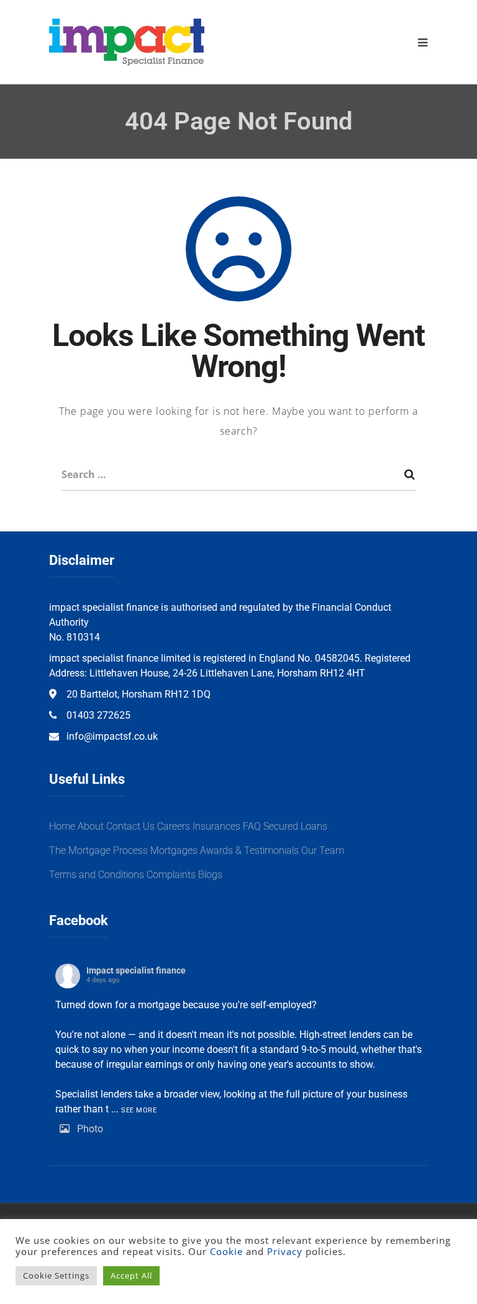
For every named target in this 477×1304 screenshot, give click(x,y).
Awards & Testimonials (249, 850)
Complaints (171, 874)
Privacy (284, 1251)
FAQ (252, 826)
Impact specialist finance (136, 970)
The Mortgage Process (98, 850)
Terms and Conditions (96, 874)
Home (62, 826)
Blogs (210, 874)
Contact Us (130, 826)
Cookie (226, 1251)
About (91, 826)
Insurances (216, 826)
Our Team (322, 850)
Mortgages (174, 850)
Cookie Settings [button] (56, 1275)
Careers (173, 826)
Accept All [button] (131, 1275)
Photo (90, 1129)
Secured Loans (295, 826)
